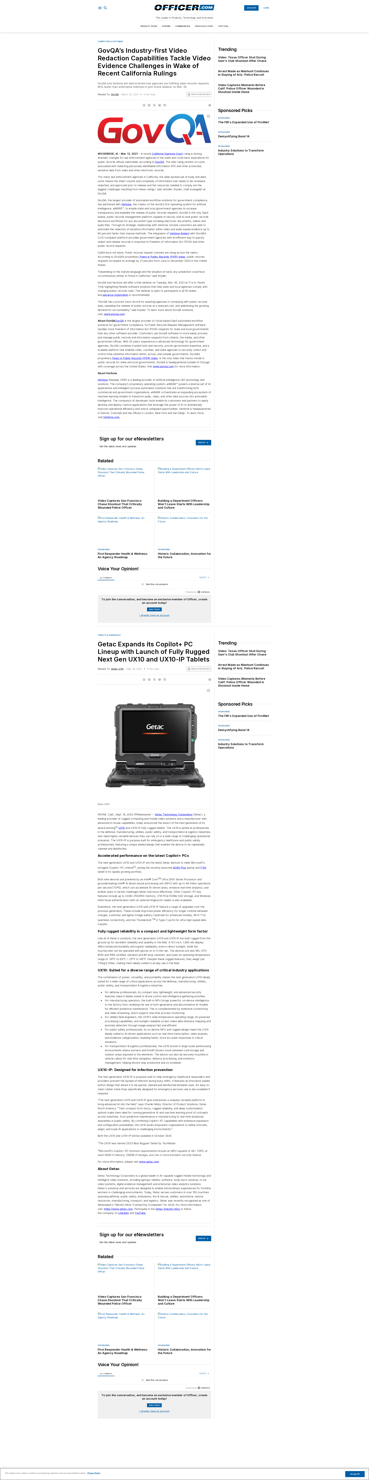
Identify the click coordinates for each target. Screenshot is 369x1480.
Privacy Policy (93, 1473)
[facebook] (144, 105)
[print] (209, 105)
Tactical (223, 26)
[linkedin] (149, 105)
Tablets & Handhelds (109, 635)
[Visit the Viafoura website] (203, 592)
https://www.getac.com (118, 1219)
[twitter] (154, 105)
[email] (164, 105)
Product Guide (148, 26)
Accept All (354, 1474)
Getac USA (117, 668)
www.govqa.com (114, 314)
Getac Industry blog (168, 1219)
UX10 (121, 827)
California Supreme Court (167, 153)
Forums (166, 26)
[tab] (106, 577)
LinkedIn (123, 1223)
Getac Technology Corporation (173, 814)
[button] (100, 8)
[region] (154, 585)
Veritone (126, 204)
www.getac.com (149, 1171)
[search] (105, 8)
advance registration (115, 294)
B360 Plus (179, 867)
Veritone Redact (179, 233)
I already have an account (154, 615)
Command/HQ (182, 26)
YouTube (140, 1223)
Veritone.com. (111, 417)
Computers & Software (110, 41)
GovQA (115, 94)
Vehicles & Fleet (204, 26)
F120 (203, 867)
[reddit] (159, 105)
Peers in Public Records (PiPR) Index (162, 256)
